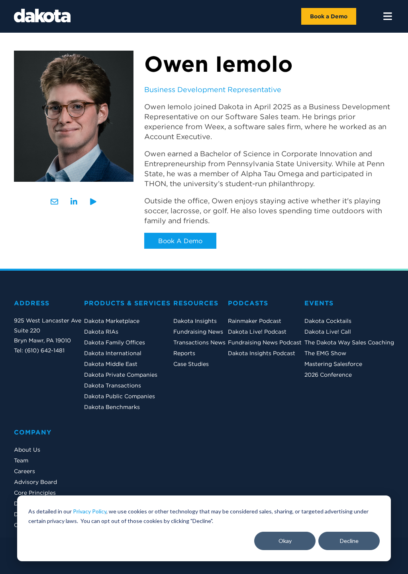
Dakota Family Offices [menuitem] (114, 342)
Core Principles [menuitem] (35, 492)
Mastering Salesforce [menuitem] (333, 364)
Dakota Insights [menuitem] (195, 320)
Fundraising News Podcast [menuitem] (265, 342)
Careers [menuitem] (24, 471)
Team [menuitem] (21, 460)
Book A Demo (180, 241)
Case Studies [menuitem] (191, 364)
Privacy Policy (89, 511)
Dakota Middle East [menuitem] (110, 364)
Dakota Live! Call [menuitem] (327, 331)
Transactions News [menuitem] (199, 342)
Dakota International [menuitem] (112, 353)
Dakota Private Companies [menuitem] (120, 374)
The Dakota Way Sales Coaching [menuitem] (349, 342)
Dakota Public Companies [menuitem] (119, 396)
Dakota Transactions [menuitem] (112, 385)
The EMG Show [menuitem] (325, 353)
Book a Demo (328, 16)
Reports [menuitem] (184, 353)
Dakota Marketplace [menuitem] (111, 320)
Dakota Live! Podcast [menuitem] (257, 331)
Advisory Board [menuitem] (35, 482)
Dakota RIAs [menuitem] (101, 331)
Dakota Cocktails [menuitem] (327, 320)
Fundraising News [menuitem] (198, 331)
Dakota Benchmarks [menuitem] (112, 407)
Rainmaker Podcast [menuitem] (254, 320)
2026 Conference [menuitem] (328, 374)
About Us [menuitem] (27, 449)
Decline (349, 540)
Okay (285, 540)
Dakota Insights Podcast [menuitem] (261, 353)
